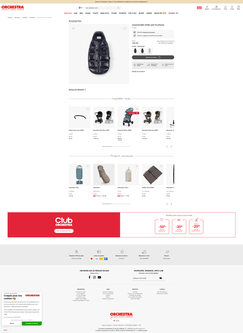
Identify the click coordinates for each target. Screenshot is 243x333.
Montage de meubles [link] (135, 295)
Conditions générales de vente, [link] (104, 330)
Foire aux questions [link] (108, 292)
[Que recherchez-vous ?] (119, 8)
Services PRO (158, 13)
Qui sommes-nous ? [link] (81, 292)
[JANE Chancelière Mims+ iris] (128, 174)
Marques (149, 13)
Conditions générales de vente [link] (81, 300)
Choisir (12, 323)
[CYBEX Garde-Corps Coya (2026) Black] (79, 117)
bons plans (68, 13)
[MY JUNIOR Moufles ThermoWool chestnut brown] (153, 174)
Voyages (114, 13)
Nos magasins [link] (81, 293)
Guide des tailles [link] (135, 299)
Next (171, 146)
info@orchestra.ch (139, 328)
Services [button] (135, 289)
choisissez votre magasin (149, 32)
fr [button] (81, 8)
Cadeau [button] (162, 289)
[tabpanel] (79, 125)
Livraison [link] (108, 295)
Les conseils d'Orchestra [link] (135, 297)
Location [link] (135, 292)
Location (172, 13)
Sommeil (88, 13)
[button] (5, 330)
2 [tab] (116, 146)
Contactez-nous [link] (81, 297)
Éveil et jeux (132, 13)
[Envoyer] (161, 278)
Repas (81, 13)
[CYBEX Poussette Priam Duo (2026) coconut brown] (153, 117)
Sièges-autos (104, 13)
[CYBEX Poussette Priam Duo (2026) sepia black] (104, 117)
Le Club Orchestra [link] (81, 295)
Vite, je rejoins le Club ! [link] (64, 231)
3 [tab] (126, 146)
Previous (166, 146)
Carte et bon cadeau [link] (162, 293)
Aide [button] (108, 289)
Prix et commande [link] (108, 293)
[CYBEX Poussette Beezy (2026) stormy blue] (128, 117)
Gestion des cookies (80, 299)
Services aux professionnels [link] (135, 293)
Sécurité (141, 13)
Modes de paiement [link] (108, 299)
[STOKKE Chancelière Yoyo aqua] (79, 174)
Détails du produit (138, 71)
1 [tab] (107, 146)
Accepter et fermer (32, 323)
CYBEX (134, 28)
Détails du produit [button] (76, 90)
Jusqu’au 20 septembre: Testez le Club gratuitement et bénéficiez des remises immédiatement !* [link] (121, 1)
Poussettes (122, 13)
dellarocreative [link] (143, 330)
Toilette (95, 13)
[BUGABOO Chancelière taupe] (104, 174)
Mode (75, 13)
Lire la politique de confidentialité (12, 317)
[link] (199, 8)
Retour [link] (108, 297)
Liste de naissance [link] (162, 292)
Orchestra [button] (81, 289)
